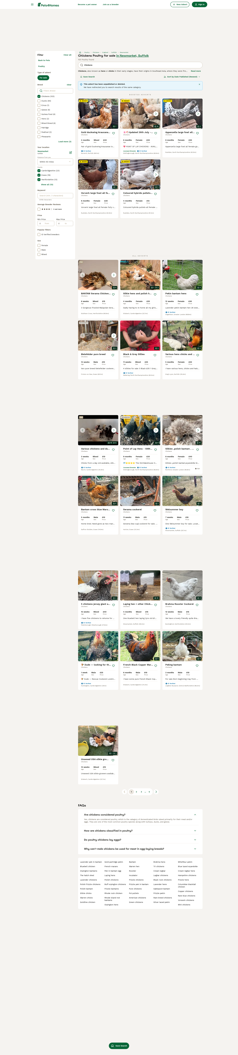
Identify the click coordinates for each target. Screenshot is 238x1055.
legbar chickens (160, 875)
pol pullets (134, 893)
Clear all (67, 55)
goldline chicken (87, 902)
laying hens (109, 875)
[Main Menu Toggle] (32, 4)
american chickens (137, 898)
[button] (140, 114)
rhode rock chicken (113, 893)
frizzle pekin (159, 893)
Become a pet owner (87, 4)
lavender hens (160, 884)
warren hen (134, 866)
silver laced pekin (161, 902)
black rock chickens (162, 880)
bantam (132, 862)
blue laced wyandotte (188, 866)
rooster (132, 871)
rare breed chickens (162, 898)
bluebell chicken (87, 866)
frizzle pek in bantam (139, 884)
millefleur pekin (185, 862)
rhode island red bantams (112, 899)
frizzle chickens (136, 880)
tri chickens (158, 866)
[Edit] (70, 152)
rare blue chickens (186, 896)
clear (69, 85)
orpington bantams (88, 871)
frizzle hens (183, 880)
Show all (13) (47, 184)
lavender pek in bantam (91, 862)
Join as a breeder (111, 4)
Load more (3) (64, 141)
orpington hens (111, 905)
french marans (111, 866)
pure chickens (135, 889)
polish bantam (86, 889)
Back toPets (44, 60)
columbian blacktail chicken (187, 885)
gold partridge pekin (113, 862)
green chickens (136, 902)
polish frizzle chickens (90, 884)
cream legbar (159, 871)
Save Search (89, 77)
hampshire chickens (187, 875)
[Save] (113, 133)
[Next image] (155, 113)
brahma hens (159, 862)
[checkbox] (38, 96)
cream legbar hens (186, 871)
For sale (43, 78)
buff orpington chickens (115, 884)
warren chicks (86, 898)
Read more (196, 71)
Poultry (41, 66)
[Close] (199, 84)
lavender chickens (88, 880)
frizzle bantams (111, 889)
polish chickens (111, 880)
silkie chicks (85, 893)
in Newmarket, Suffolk (132, 55)
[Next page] (156, 791)
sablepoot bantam (161, 889)
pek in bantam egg (112, 871)
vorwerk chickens (186, 900)
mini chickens (184, 905)
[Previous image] (124, 113)
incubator (133, 875)
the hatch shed (87, 875)
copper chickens (185, 891)
